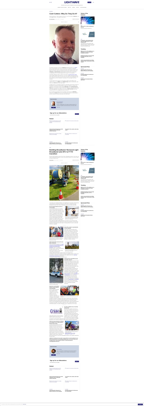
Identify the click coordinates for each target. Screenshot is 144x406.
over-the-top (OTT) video (73, 74)
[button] (50, 2)
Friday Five (69, 7)
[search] (51, 2)
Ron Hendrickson (52, 19)
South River (76, 272)
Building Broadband (83, 7)
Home (81, 39)
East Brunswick (71, 277)
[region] (72, 404)
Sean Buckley (51, 160)
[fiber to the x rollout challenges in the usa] (88, 20)
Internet (76, 67)
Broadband (51, 11)
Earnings (73, 7)
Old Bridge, (77, 277)
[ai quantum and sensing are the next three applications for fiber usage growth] (88, 34)
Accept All (140, 404)
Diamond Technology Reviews (62, 7)
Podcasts (77, 7)
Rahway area (67, 273)
